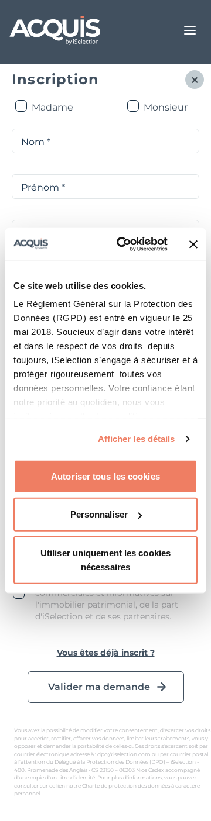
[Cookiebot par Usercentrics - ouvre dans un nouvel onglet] (124, 244)
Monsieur (166, 107)
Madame (52, 107)
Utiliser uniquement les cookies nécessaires (105, 559)
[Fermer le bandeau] (193, 244)
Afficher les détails (136, 439)
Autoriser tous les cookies (105, 476)
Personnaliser (99, 514)
